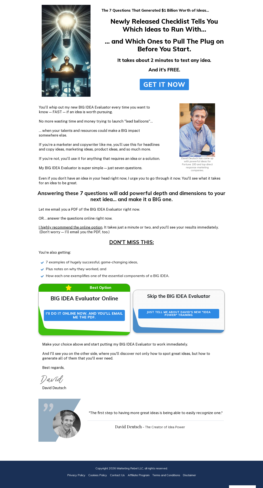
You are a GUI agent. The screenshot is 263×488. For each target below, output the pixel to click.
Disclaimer (189, 475)
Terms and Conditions (166, 475)
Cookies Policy (98, 475)
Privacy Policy (77, 475)
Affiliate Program (139, 475)
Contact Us (118, 475)
